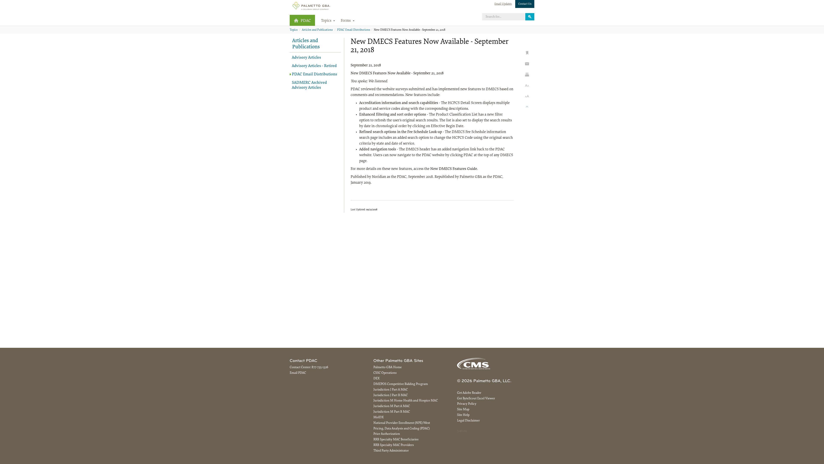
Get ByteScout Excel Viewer (476, 398)
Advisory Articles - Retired (314, 66)
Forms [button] (346, 21)
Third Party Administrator (391, 450)
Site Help (463, 415)
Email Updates (503, 4)
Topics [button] (326, 21)
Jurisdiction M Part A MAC (391, 406)
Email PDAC (298, 373)
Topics (294, 30)
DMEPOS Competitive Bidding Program (400, 384)
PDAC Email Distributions (353, 30)
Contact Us (525, 4)
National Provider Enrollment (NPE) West (401, 423)
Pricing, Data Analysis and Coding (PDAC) (401, 428)
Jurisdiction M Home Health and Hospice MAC (405, 400)
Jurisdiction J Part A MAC (390, 389)
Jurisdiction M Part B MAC (391, 412)
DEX (376, 378)
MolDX (378, 417)
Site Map (463, 409)
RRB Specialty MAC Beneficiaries (395, 439)
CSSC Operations (385, 373)
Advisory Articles (306, 58)
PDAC (306, 21)
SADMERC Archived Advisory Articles (309, 85)
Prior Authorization (386, 434)
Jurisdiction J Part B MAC (390, 395)
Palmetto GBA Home (387, 367)
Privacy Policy (466, 404)
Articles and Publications (317, 30)
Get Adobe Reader (469, 393)
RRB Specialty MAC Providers (393, 445)
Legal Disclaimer (468, 420)
